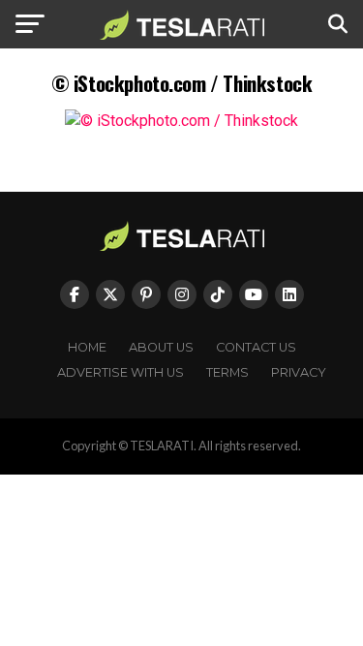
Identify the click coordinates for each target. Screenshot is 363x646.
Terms (227, 372)
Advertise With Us (120, 372)
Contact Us (256, 347)
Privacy (298, 372)
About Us (161, 347)
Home (87, 347)
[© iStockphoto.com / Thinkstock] (181, 120)
